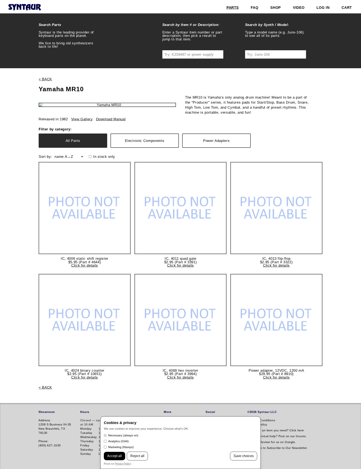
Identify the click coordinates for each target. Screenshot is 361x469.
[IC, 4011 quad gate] (180, 208)
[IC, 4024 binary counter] (85, 320)
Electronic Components (144, 141)
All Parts (73, 141)
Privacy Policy (123, 463)
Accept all (114, 456)
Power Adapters (216, 141)
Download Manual (111, 119)
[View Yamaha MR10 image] (107, 105)
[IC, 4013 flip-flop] (276, 208)
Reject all (137, 456)
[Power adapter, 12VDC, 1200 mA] (276, 320)
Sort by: (45, 156)
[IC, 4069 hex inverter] (180, 320)
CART (347, 7)
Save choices (244, 456)
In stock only (104, 156)
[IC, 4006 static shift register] (85, 208)
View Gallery (82, 119)
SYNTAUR (24, 7)
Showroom (46, 412)
